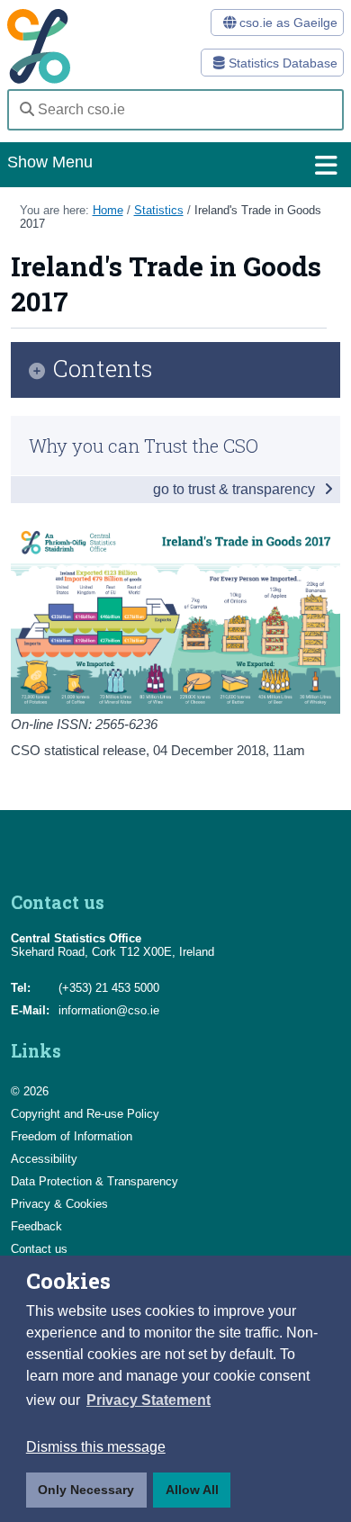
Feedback (36, 1226)
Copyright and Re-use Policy (85, 1114)
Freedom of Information (71, 1136)
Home (108, 210)
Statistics (159, 210)
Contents (103, 369)
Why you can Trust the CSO (143, 445)
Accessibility (44, 1159)
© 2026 (30, 1091)
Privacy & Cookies (59, 1204)
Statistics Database (281, 63)
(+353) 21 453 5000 (108, 988)
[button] (148, 1400)
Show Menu (50, 162)
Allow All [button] (192, 1489)
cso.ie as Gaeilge (287, 22)
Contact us (39, 1249)
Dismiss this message (96, 1446)
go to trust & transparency (236, 489)
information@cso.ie (108, 1010)
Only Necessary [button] (86, 1489)
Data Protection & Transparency (94, 1181)
